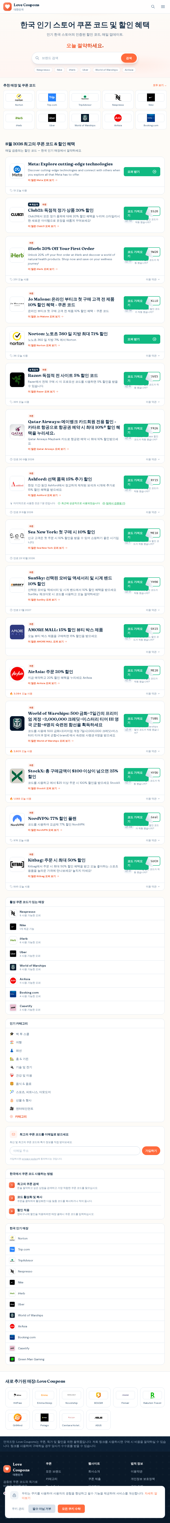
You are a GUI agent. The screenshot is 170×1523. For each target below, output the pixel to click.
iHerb (72, 70)
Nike (59, 70)
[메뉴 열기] (163, 6)
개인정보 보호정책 (143, 1479)
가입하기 (151, 1151)
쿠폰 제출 (94, 1479)
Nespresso (43, 70)
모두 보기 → (160, 85)
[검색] (153, 6)
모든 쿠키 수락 (71, 1509)
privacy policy (30, 1158)
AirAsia (129, 70)
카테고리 (51, 1479)
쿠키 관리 (18, 1509)
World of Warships (106, 70)
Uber (85, 70)
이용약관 (136, 1471)
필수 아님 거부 (42, 1509)
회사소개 (94, 1471)
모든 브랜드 (53, 1471)
